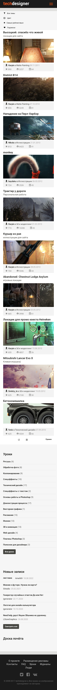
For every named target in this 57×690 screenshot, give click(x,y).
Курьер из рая (12, 233)
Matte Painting (22, 65)
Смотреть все (11, 626)
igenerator (8, 599)
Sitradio (6, 589)
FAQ (23, 664)
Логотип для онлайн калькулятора (19, 605)
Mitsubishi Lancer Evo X (18, 358)
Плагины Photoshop (14, 539)
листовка (7, 578)
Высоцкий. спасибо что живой (23, 32)
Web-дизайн (10, 533)
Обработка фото (12, 467)
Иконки (8, 521)
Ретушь (8, 461)
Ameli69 (19, 578)
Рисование (10, 515)
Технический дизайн (25, 430)
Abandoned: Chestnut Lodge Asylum (25, 276)
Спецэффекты (12, 479)
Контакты (12, 664)
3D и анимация (12, 527)
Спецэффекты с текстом (17, 491)
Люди (28, 667)
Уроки (32, 664)
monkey (8, 152)
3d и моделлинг (24, 224)
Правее (49, 439)
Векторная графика (14, 509)
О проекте (14, 660)
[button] (30, 13)
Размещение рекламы (35, 660)
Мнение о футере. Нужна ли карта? (20, 585)
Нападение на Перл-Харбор (21, 113)
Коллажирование (13, 473)
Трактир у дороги (14, 191)
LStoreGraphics (10, 619)
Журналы (45, 664)
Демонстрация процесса (17, 503)
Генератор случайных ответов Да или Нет (23, 595)
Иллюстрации (23, 142)
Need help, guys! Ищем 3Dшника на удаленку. (25, 615)
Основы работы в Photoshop (18, 497)
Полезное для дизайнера (16, 544)
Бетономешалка (13, 400)
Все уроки (9, 552)
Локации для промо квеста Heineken (27, 319)
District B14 (10, 75)
